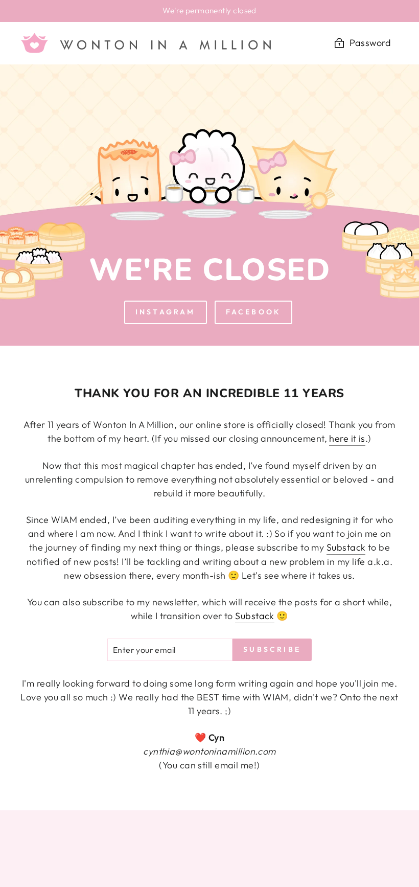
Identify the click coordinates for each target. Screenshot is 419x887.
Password (370, 43)
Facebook (254, 311)
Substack (346, 547)
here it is (347, 438)
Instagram (165, 311)
